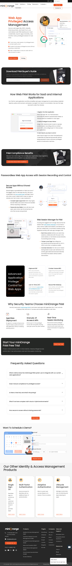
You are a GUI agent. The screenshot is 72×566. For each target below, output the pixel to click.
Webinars (58, 554)
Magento (43, 545)
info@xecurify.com (11, 539)
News (50, 537)
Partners (51, 542)
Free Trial (58, 5)
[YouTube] (9, 550)
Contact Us (58, 8)
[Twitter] (11, 550)
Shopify (43, 537)
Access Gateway (27, 556)
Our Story (51, 532)
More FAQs (35, 418)
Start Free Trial (58, 344)
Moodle (43, 547)
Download (44, 80)
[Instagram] (17, 550)
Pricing (23, 58)
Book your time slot (36, 449)
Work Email (35, 432)
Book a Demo (13, 58)
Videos (58, 549)
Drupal (43, 540)
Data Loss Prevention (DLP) (30, 545)
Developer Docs (60, 534)
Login (51, 1)
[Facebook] (14, 550)
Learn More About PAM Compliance (17, 161)
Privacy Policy (46, 564)
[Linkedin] (6, 550)
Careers (51, 540)
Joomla (43, 542)
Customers (51, 545)
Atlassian (43, 534)
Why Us (50, 534)
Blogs (57, 552)
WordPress (44, 532)
